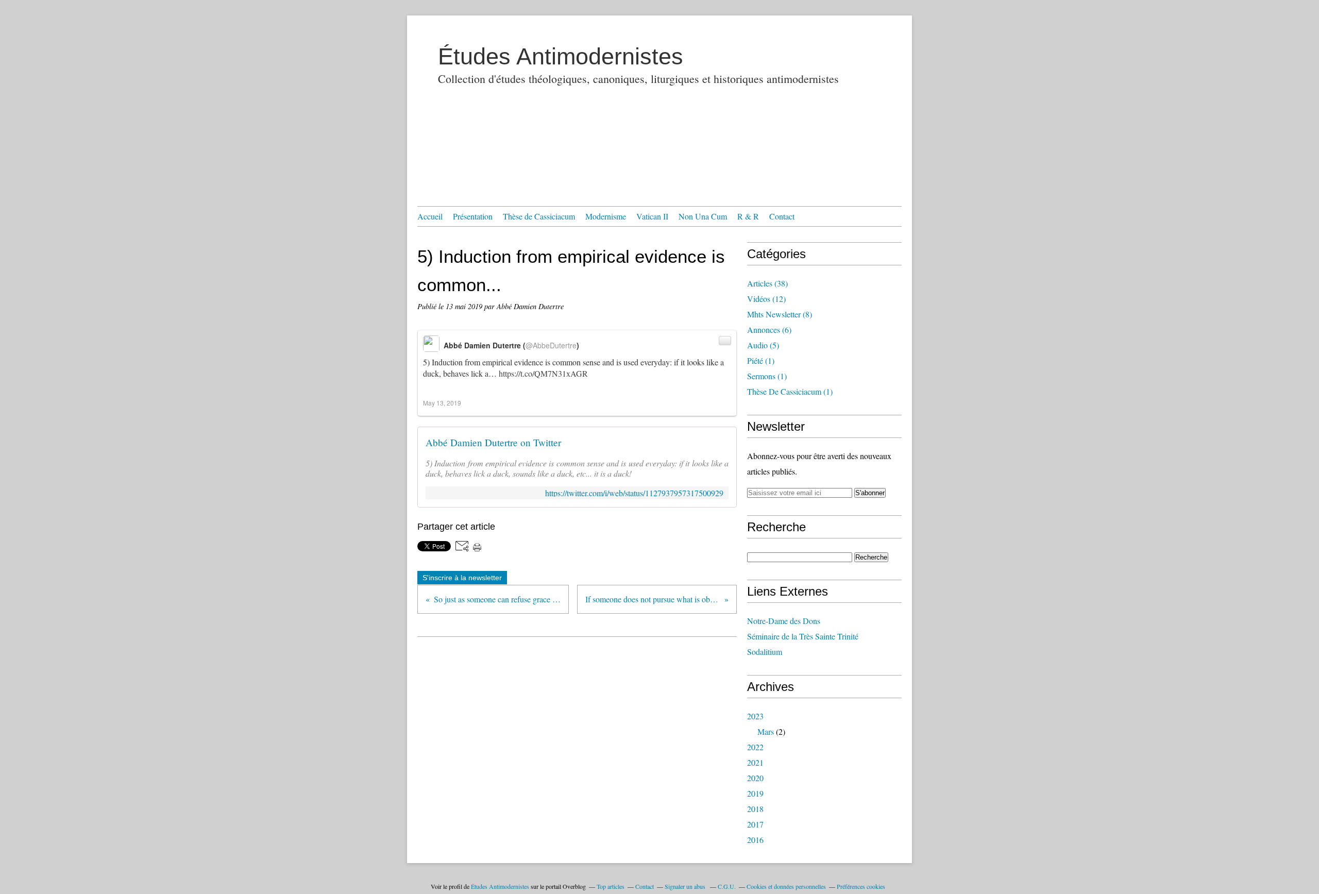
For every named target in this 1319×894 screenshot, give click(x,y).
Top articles (610, 886)
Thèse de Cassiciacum (539, 216)
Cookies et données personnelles (786, 886)
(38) (767, 283)
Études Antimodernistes (560, 56)
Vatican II (652, 216)
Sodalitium (764, 651)
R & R (748, 216)
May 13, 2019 (442, 402)
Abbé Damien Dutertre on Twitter (493, 442)
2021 (755, 762)
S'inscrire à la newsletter (462, 577)
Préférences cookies (861, 886)
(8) (779, 314)
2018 (755, 808)
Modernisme (605, 216)
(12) (766, 298)
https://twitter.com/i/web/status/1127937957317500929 (634, 493)
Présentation (473, 216)
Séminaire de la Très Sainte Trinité (802, 636)
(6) (769, 329)
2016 (755, 839)
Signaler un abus (686, 886)
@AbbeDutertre (551, 345)
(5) (763, 345)
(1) (760, 360)
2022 (755, 746)
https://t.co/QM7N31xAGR (543, 373)
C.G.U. (727, 886)
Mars (765, 731)
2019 (755, 793)
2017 (755, 824)
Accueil (430, 216)
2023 (755, 716)
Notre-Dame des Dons (783, 620)
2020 (755, 777)
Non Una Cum (703, 216)
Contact (781, 216)
